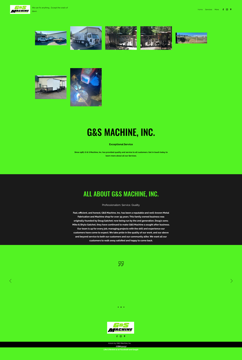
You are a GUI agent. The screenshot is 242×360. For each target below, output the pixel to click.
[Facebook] (223, 9)
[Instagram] (227, 9)
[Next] (232, 281)
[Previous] (10, 281)
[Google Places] (231, 9)
